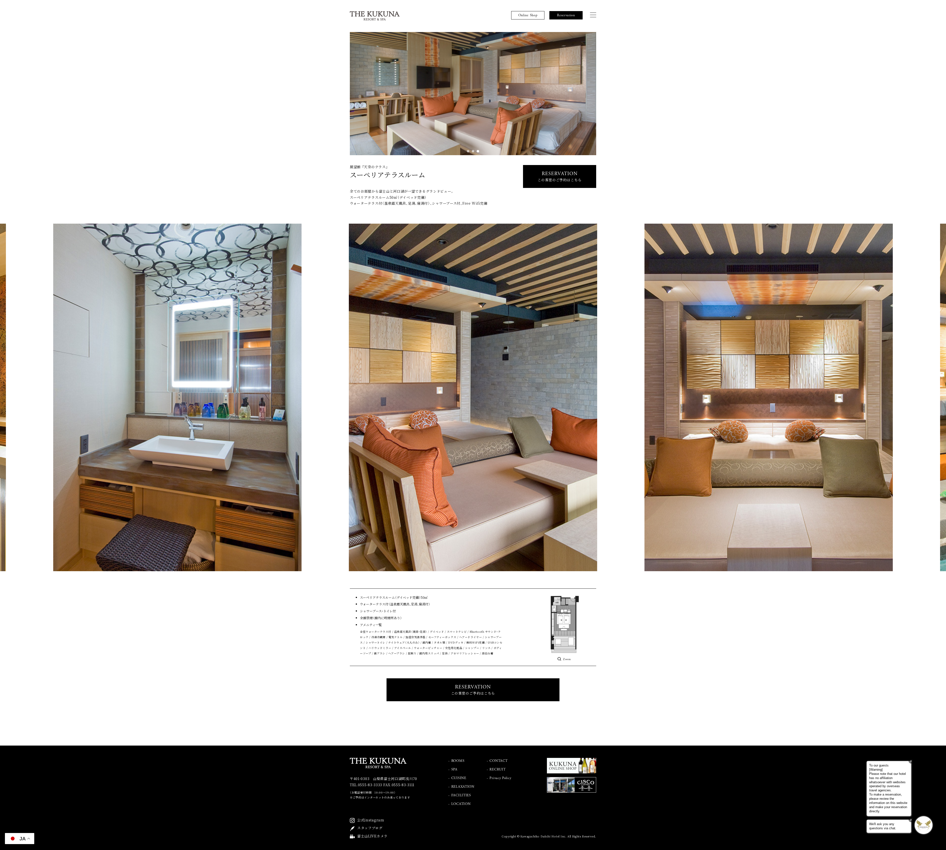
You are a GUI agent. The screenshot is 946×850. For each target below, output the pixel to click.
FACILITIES (461, 795)
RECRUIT (498, 769)
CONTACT (498, 761)
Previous (411, 93)
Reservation (566, 15)
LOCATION (461, 804)
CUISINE (458, 778)
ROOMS (457, 761)
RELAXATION (462, 786)
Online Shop (528, 15)
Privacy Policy (500, 778)
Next (534, 93)
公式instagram (370, 819)
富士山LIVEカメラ (372, 835)
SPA (454, 769)
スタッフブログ (370, 827)
